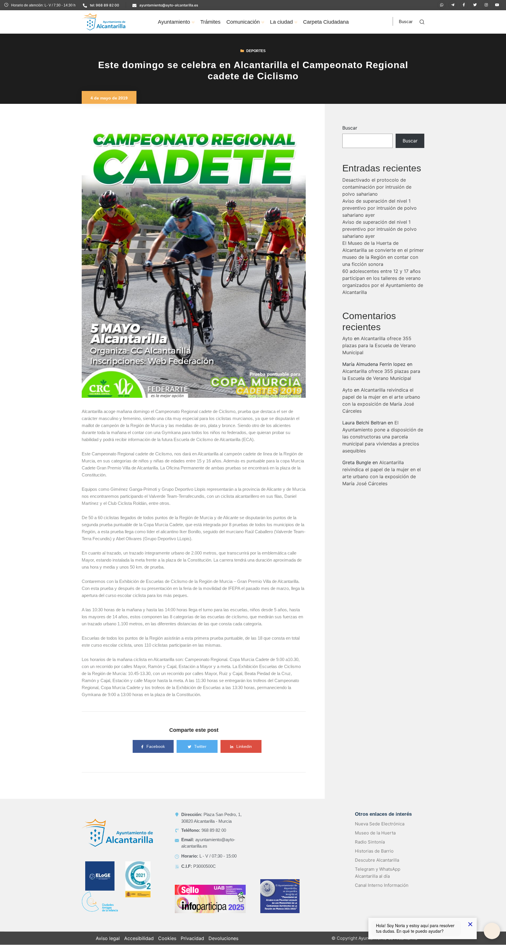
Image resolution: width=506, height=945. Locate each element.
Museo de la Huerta (375, 833)
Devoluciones (223, 938)
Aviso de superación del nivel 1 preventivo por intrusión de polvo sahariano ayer (379, 208)
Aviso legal (108, 938)
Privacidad (192, 938)
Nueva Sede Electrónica (379, 824)
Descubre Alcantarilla (377, 860)
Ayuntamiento (174, 22)
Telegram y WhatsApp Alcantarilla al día (377, 872)
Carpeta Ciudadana (326, 22)
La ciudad (281, 22)
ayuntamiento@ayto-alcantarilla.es (168, 5)
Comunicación (243, 22)
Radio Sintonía (370, 842)
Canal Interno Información (381, 885)
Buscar (349, 128)
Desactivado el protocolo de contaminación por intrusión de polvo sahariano (376, 187)
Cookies (167, 938)
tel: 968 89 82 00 (104, 5)
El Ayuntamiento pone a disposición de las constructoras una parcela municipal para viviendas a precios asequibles (382, 437)
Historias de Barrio (374, 851)
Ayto (347, 338)
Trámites (210, 22)
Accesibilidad (139, 938)
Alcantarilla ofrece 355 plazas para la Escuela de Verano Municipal (379, 345)
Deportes (256, 51)
